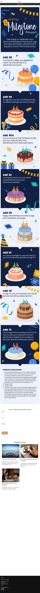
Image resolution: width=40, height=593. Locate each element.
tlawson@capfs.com (5, 587)
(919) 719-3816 (20, 4)
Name (3, 411)
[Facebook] (1, 589)
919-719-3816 (6, 579)
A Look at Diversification (9, 459)
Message (3, 423)
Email (3, 417)
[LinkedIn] (3, 589)
